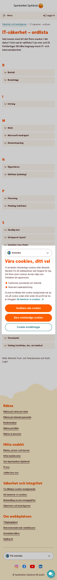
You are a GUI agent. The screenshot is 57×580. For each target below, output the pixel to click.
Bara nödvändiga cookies (28, 317)
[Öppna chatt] (51, 574)
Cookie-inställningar (28, 327)
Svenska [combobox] (16, 252)
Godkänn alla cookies (28, 308)
